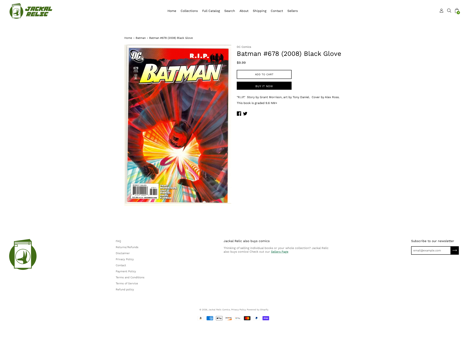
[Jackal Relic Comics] (31, 11)
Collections (189, 11)
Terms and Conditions (130, 277)
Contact (277, 11)
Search (229, 11)
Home (171, 11)
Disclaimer (123, 253)
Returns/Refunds (127, 247)
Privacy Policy (125, 259)
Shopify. (264, 309)
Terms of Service (127, 283)
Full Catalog (211, 11)
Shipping (259, 11)
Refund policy (125, 289)
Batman (141, 38)
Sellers (292, 11)
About (243, 11)
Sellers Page (279, 251)
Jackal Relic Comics (219, 309)
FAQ (118, 241)
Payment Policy (126, 271)
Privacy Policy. (238, 309)
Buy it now (264, 86)
